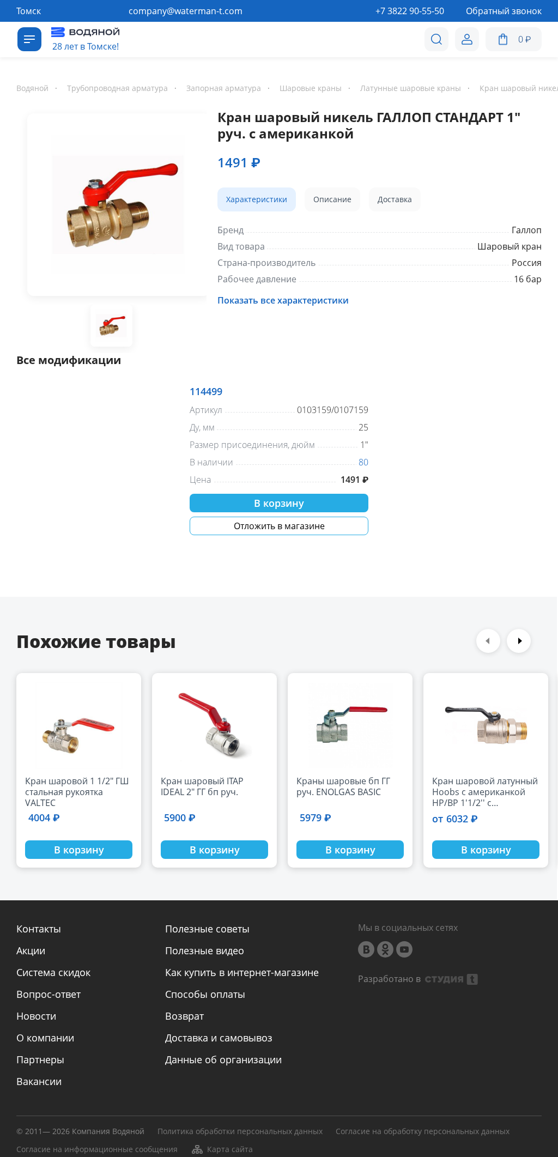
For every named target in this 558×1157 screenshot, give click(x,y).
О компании (45, 1037)
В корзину (279, 503)
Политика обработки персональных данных (240, 1131)
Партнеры (40, 1059)
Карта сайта (230, 1149)
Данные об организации (223, 1059)
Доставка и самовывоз (218, 1037)
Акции (30, 950)
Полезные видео (204, 950)
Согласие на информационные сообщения (97, 1149)
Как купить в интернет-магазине (242, 972)
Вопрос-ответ (48, 994)
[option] (111, 207)
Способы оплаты (205, 994)
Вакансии (39, 1081)
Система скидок (53, 972)
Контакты (38, 928)
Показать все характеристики (283, 300)
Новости (36, 1015)
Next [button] (519, 641)
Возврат (184, 1015)
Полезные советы (207, 928)
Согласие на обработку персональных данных (423, 1131)
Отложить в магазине (279, 526)
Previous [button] (488, 641)
